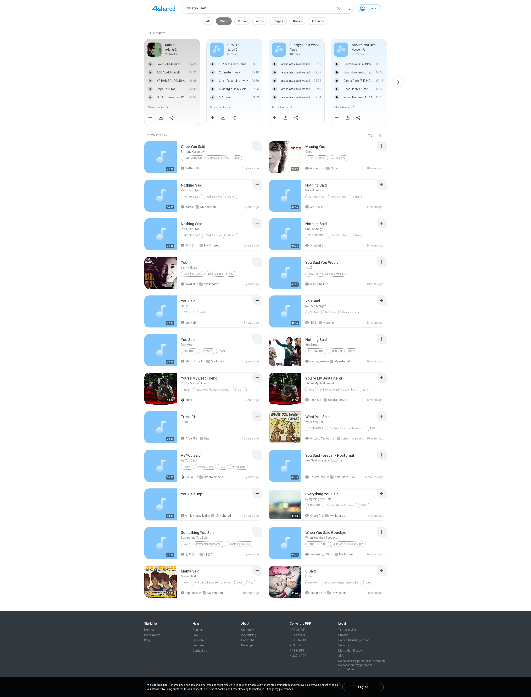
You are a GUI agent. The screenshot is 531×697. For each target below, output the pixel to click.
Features (198, 645)
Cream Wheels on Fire (215, 477)
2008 (364, 505)
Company (247, 629)
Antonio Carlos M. (321, 438)
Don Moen (206, 351)
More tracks (156, 107)
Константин (318, 477)
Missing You (338, 158)
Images (278, 21)
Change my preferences (279, 689)
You (231, 273)
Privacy (343, 635)
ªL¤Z (311, 273)
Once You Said (193, 158)
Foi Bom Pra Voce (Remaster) (347, 428)
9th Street (336, 351)
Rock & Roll (315, 428)
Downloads (339, 592)
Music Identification (351, 650)
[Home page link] (163, 8)
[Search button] (348, 8)
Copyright (247, 640)
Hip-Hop (312, 582)
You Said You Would (331, 273)
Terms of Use (347, 629)
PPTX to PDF (298, 635)
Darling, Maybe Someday (340, 505)
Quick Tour (200, 640)
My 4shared (223, 515)
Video (242, 21)
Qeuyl (187, 312)
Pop (310, 158)
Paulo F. (190, 477)
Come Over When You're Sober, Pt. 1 (343, 582)
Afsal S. (190, 438)
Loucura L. (316, 592)
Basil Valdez (215, 273)
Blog (147, 640)
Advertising (248, 635)
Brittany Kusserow (218, 158)
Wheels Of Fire (204, 466)
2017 (369, 582)
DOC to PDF (297, 629)
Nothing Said (192, 196)
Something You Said (239, 544)
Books (297, 21)
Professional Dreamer (208, 544)
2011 (241, 389)
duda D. (190, 400)
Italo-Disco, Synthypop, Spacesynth (346, 477)
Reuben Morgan (351, 312)
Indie (187, 389)
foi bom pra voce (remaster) (352, 438)
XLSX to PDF (298, 655)
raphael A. (192, 592)
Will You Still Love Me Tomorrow (213, 582)
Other (231, 196)
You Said (202, 312)
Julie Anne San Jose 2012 (348, 544)
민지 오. (190, 554)
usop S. (314, 400)
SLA (341, 655)
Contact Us (200, 650)
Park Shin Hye (214, 196)
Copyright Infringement (353, 640)
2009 (240, 582)
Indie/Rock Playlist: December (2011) (215, 389)
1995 (373, 428)
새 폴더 (208, 554)
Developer (248, 645)
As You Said (238, 466)
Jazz (187, 544)
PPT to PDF (297, 650)
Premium (150, 629)
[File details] (160, 157)
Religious (330, 312)
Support (198, 629)
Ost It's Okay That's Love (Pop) (339, 400)
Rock (187, 466)
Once (322, 158)
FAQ (195, 635)
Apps (259, 21)
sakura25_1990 (320, 554)
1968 (222, 466)
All (208, 21)
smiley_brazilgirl (196, 515)
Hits (206, 438)
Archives (318, 21)
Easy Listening (193, 273)
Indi (237, 158)
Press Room (152, 635)
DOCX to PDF (298, 640)
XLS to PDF (297, 645)
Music (224, 21)
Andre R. (315, 515)
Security (343, 645)
